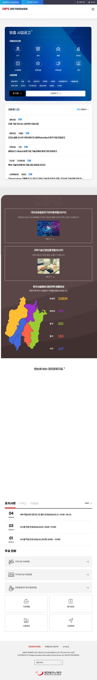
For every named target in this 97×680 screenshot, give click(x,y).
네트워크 (36, 82)
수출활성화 (74, 82)
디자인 (59, 86)
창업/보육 (42, 86)
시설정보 (26, 626)
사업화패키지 (62, 82)
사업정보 (70, 626)
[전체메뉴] (93, 9)
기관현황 (26, 606)
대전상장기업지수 (33, 2)
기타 (28, 82)
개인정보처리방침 (34, 647)
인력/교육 (14, 86)
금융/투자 (14, 82)
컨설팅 (52, 86)
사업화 (52, 82)
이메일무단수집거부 (51, 647)
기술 (22, 82)
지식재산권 (32, 86)
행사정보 (70, 606)
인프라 (23, 86)
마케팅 (45, 82)
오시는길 (66, 647)
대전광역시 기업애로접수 (11, 2)
